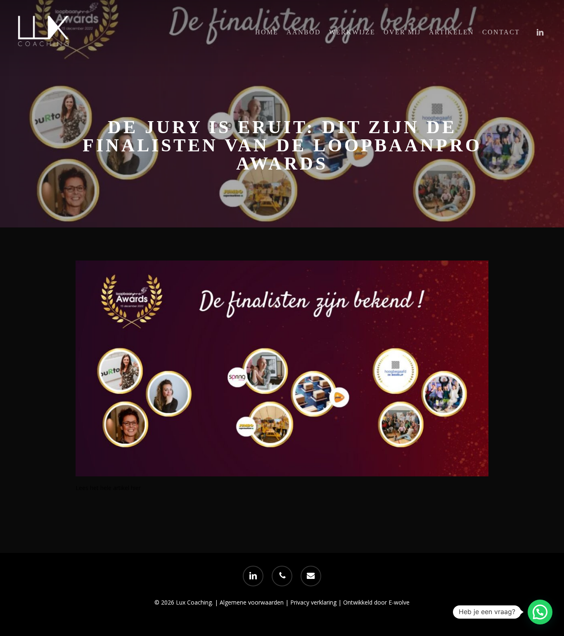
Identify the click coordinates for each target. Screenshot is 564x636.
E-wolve (399, 602)
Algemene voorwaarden (252, 602)
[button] (540, 612)
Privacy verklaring (314, 602)
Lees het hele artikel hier (108, 488)
